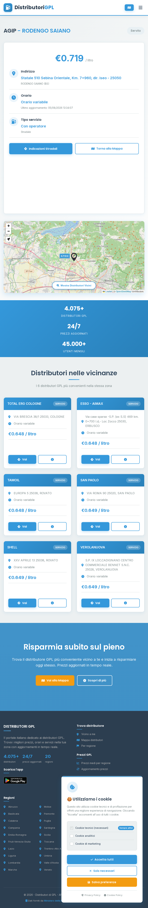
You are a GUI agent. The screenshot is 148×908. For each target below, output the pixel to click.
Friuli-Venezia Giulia (19, 841)
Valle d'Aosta (51, 862)
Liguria (12, 855)
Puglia (47, 820)
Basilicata (13, 813)
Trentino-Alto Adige (55, 848)
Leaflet (108, 291)
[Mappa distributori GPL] (129, 7)
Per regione (88, 745)
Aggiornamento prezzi (94, 768)
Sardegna (49, 827)
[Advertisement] (74, 179)
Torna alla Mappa (109, 149)
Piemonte (49, 813)
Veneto (48, 869)
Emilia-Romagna (17, 834)
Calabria (13, 820)
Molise (47, 806)
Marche (12, 869)
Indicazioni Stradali (43, 149)
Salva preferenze (104, 882)
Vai (24, 459)
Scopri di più (97, 680)
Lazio (11, 848)
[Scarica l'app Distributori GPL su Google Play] (15, 781)
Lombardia (14, 862)
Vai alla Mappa (58, 680)
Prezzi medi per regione (95, 763)
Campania (14, 827)
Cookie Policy (114, 895)
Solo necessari (103, 871)
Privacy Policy (92, 895)
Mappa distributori (92, 740)
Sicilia (47, 834)
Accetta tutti (104, 859)
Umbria (48, 855)
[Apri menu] (140, 8)
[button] (74, 257)
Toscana (49, 841)
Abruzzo (13, 806)
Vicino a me (88, 734)
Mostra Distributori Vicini (76, 285)
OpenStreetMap (123, 291)
